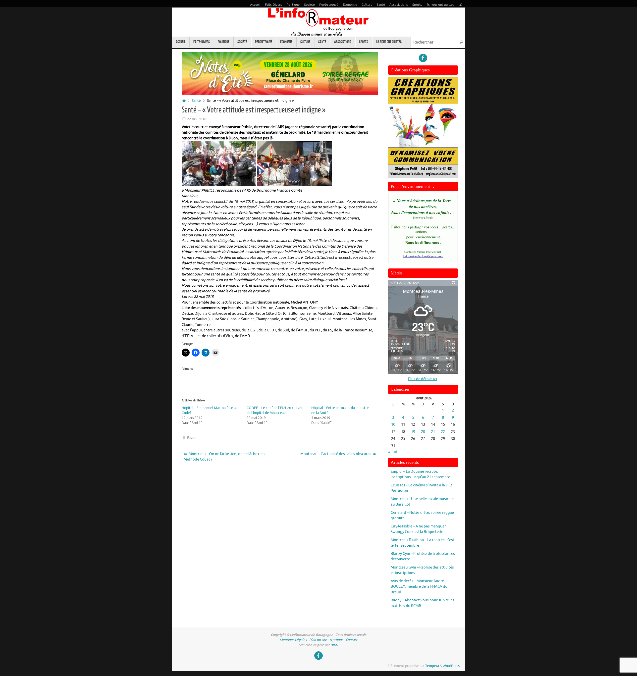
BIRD (334, 645)
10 (393, 424)
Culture (367, 5)
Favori (192, 438)
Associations (398, 5)
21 (433, 431)
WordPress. (451, 666)
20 (423, 431)
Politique (293, 5)
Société (309, 5)
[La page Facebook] (423, 58)
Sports (417, 5)
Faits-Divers (273, 5)
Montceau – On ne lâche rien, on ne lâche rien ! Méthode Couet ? (225, 457)
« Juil (392, 452)
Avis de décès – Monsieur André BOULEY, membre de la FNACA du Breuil (419, 587)
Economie (350, 5)
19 (413, 431)
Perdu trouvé (328, 5)
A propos (336, 640)
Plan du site (318, 640)
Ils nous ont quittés (440, 5)
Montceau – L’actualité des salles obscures (336, 454)
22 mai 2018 (196, 119)
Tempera (432, 666)
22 (443, 431)
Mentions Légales (293, 640)
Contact (351, 640)
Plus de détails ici (422, 379)
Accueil (255, 5)
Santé (381, 5)
